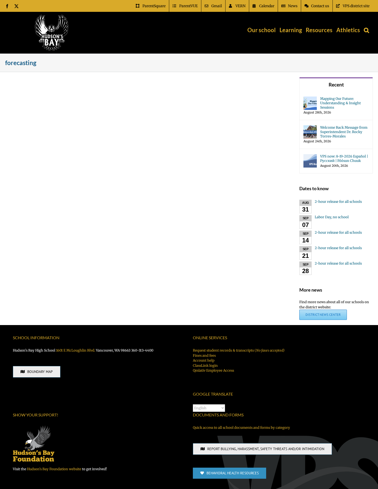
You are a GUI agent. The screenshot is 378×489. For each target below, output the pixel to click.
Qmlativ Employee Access (213, 370)
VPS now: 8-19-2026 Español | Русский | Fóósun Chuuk (344, 158)
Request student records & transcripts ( (238, 350)
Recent (336, 85)
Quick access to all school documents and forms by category (241, 427)
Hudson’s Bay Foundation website (54, 469)
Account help (203, 360)
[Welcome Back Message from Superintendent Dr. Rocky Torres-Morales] (310, 128)
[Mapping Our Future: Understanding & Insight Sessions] (310, 99)
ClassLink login (205, 365)
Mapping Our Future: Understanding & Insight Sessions (340, 103)
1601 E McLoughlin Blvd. (75, 350)
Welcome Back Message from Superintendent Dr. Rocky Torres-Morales (343, 131)
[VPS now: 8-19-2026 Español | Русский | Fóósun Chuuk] (310, 156)
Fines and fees (204, 355)
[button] (366, 30)
